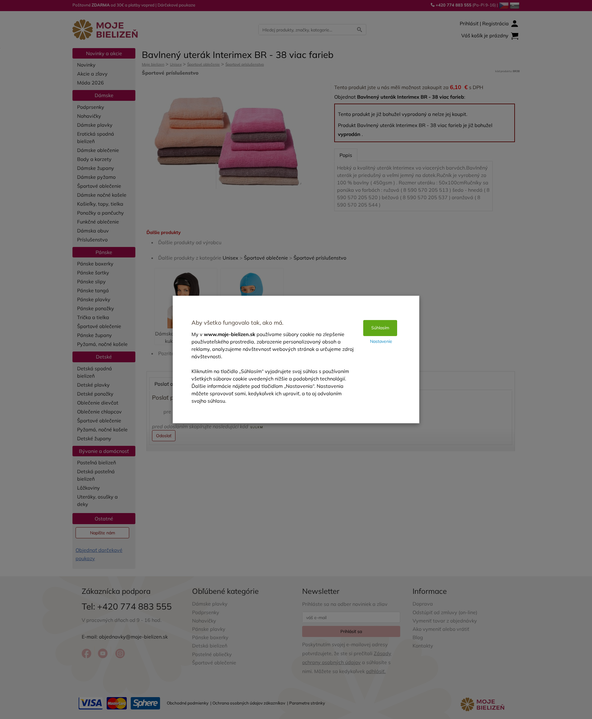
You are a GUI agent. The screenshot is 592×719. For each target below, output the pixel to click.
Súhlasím (380, 328)
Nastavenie (381, 341)
